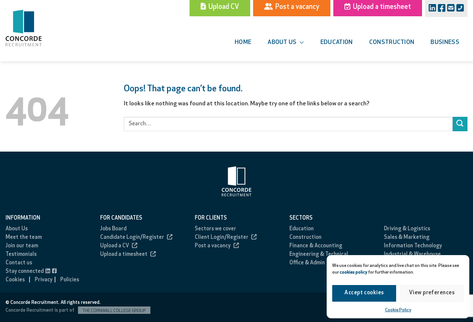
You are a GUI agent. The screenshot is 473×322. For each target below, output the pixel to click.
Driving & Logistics (407, 229)
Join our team (22, 246)
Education (336, 42)
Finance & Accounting (315, 246)
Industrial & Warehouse (412, 254)
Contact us (19, 263)
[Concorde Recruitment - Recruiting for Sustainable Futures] (33, 28)
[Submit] (460, 124)
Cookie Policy (398, 310)
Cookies (15, 280)
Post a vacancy (213, 246)
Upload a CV (114, 246)
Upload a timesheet (123, 254)
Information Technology (413, 246)
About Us (17, 229)
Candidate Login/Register (132, 237)
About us (282, 42)
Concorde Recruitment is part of (40, 310)
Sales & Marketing (406, 237)
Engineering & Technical (318, 254)
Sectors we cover (215, 229)
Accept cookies (364, 293)
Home (243, 42)
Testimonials (21, 254)
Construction (392, 42)
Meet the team (24, 237)
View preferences (432, 293)
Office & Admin (307, 263)
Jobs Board (113, 229)
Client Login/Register (221, 237)
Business (445, 42)
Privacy (43, 280)
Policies (69, 280)
